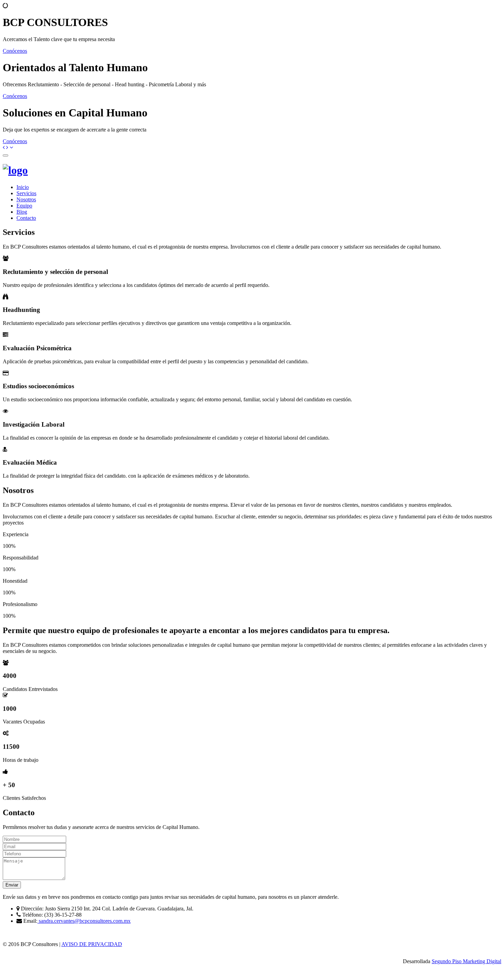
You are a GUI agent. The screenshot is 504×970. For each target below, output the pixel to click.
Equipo (24, 206)
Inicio (22, 187)
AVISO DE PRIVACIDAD (91, 944)
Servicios (26, 193)
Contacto (26, 218)
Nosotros (26, 199)
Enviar (11, 884)
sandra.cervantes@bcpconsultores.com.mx (84, 921)
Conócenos (15, 51)
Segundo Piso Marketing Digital (466, 961)
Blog (21, 212)
